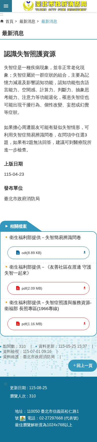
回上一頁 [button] (85, 365)
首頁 (9, 21)
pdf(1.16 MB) (32, 324)
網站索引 (6, 6)
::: (1, 14)
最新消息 (27, 21)
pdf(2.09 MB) (32, 288)
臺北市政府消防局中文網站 (54, 6)
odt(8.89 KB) (32, 253)
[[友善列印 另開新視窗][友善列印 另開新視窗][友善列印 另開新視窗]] (22, 418)
